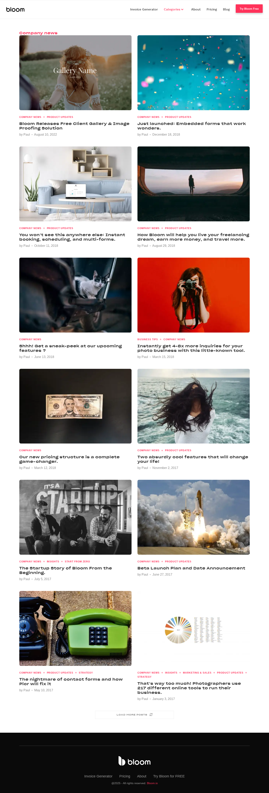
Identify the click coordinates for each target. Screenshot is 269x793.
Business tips (147, 339)
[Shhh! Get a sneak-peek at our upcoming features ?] (75, 295)
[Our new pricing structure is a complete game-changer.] (75, 406)
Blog (226, 9)
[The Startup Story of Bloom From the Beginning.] (75, 517)
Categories (172, 9)
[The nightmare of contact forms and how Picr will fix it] (75, 628)
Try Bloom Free (249, 8)
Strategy (86, 672)
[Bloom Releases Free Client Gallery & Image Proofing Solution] (75, 72)
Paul (26, 134)
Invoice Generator (144, 9)
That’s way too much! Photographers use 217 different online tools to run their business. (189, 688)
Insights (53, 561)
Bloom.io (152, 783)
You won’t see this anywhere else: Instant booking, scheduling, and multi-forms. (72, 237)
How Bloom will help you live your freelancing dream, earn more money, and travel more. (193, 237)
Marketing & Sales (197, 672)
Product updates (60, 117)
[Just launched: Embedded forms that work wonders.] (193, 72)
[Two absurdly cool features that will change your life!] (193, 406)
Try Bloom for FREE (169, 776)
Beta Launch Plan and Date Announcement (191, 568)
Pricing (212, 9)
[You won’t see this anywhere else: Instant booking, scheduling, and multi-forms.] (75, 183)
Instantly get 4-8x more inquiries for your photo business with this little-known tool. (191, 348)
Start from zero (77, 561)
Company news (30, 117)
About (196, 9)
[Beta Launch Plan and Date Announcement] (193, 517)
